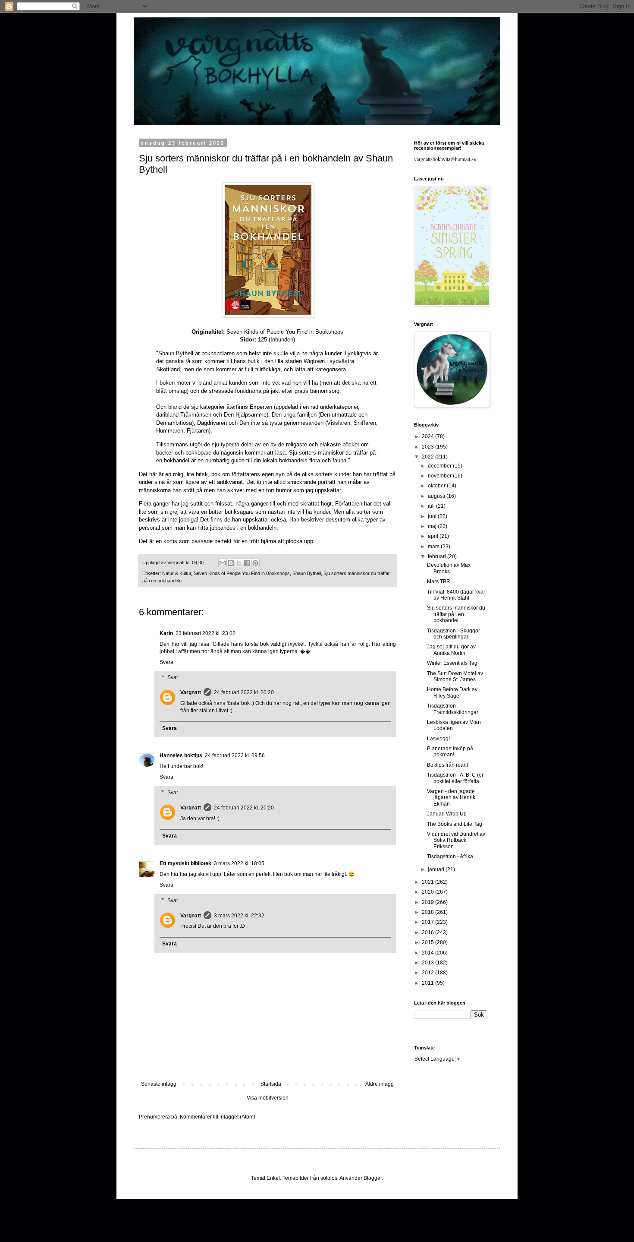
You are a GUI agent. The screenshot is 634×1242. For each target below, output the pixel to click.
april (433, 536)
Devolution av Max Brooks (449, 568)
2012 (428, 973)
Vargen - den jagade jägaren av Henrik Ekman (451, 797)
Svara (166, 662)
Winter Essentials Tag (452, 663)
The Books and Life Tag (454, 824)
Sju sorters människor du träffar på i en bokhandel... (456, 614)
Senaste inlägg (158, 1084)
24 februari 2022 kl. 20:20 (244, 692)
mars (434, 547)
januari (437, 869)
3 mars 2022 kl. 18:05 (239, 863)
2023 (428, 447)
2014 (428, 953)
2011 (428, 983)
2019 (428, 902)
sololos (328, 1178)
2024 (428, 436)
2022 (428, 457)
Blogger (373, 1178)
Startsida (271, 1084)
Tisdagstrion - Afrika (450, 856)
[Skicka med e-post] (222, 563)
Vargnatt (190, 692)
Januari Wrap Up (447, 814)
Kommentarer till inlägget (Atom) (217, 1117)
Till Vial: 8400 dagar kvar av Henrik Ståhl (456, 595)
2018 (428, 912)
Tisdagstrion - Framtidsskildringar (452, 709)
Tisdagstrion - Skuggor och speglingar (453, 634)
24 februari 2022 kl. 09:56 (235, 755)
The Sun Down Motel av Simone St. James (455, 676)
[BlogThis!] (230, 563)
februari (437, 556)
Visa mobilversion (268, 1098)
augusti (437, 496)
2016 (428, 932)
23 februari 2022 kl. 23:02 (205, 633)
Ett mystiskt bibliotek (185, 863)
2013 (428, 963)
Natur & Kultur (176, 573)
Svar (172, 677)
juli (432, 506)
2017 (428, 922)
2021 (428, 882)
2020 (428, 892)
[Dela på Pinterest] (255, 563)
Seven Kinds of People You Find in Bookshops (242, 573)
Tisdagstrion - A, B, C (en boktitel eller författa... (456, 778)
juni (433, 516)
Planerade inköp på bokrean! (450, 752)
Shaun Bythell (306, 573)
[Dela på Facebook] (247, 563)
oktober (437, 486)
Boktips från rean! (447, 765)
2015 (428, 942)
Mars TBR (438, 581)
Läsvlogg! (438, 739)
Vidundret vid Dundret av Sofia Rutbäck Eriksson (456, 840)
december (440, 466)
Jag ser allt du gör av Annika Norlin (451, 650)
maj (433, 526)
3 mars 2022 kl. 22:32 (239, 916)
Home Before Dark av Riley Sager (452, 692)
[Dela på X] (239, 563)
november (440, 476)
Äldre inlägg (379, 1084)
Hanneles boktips (181, 755)
